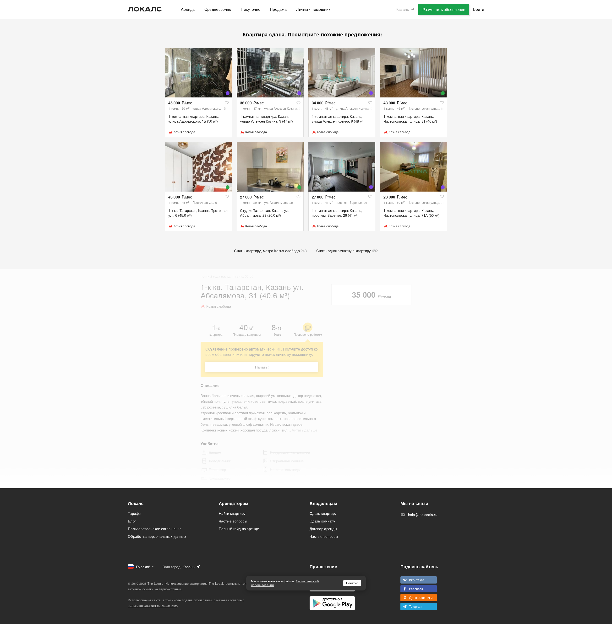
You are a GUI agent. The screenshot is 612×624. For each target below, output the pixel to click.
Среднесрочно (217, 9)
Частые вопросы (233, 520)
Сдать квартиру (323, 513)
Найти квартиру (232, 513)
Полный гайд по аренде (239, 528)
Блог (132, 520)
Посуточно (250, 9)
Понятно (352, 583)
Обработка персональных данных (157, 536)
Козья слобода (184, 132)
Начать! (262, 367)
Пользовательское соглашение (154, 528)
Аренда (188, 9)
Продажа (278, 9)
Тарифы (135, 513)
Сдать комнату (322, 520)
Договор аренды (323, 528)
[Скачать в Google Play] (332, 603)
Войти (478, 9)
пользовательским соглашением (152, 605)
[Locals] (145, 9)
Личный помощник (313, 9)
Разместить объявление (443, 9)
